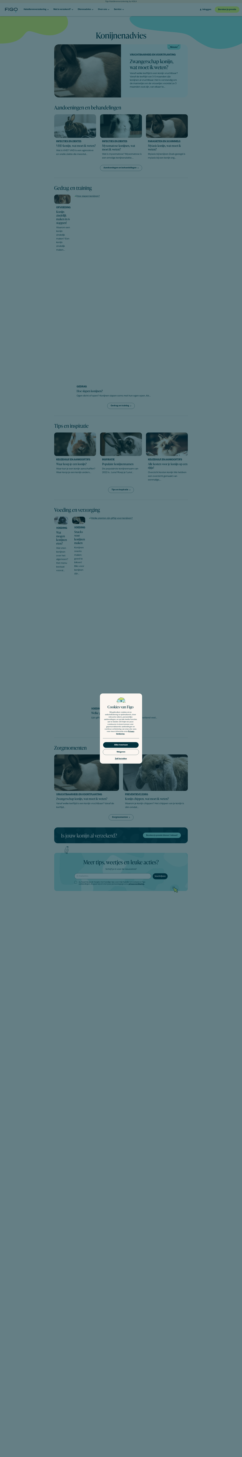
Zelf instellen (121, 759)
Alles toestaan (121, 745)
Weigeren (121, 752)
